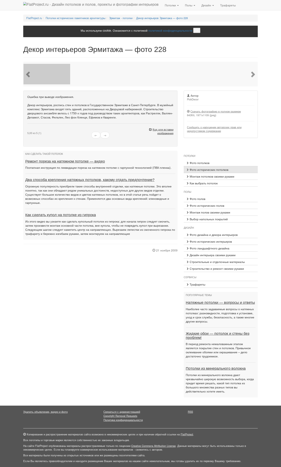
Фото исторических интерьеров (210, 241)
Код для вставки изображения (163, 131)
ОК (197, 30)
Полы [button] (189, 5)
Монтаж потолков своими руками (211, 176)
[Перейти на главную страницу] (91, 5)
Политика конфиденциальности (123, 420)
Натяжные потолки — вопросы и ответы (220, 303)
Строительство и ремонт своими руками (216, 268)
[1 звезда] (28, 130)
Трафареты (228, 5)
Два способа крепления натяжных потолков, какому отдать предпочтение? (89, 180)
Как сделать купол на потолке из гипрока (60, 215)
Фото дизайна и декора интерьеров (213, 235)
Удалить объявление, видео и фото (45, 412)
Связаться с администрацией (121, 412)
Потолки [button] (171, 5)
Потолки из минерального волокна (216, 368)
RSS (190, 412)
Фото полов (197, 199)
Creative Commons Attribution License (153, 446)
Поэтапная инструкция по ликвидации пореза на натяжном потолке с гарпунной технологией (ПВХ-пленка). (98, 167)
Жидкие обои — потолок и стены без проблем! (217, 336)
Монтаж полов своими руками (209, 212)
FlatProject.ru (34, 18)
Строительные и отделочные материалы (217, 262)
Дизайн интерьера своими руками (212, 255)
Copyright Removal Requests (120, 416)
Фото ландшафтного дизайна (209, 248)
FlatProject (187, 434)
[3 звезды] (33, 130)
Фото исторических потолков (208, 170)
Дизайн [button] (206, 5)
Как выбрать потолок (203, 183)
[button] (28, 74)
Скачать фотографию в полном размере (215, 111)
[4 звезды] (36, 130)
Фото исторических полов (206, 205)
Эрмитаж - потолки (120, 18)
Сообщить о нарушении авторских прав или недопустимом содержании (214, 129)
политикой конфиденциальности (170, 30)
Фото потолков (199, 163)
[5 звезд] (38, 130)
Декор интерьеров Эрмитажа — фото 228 (162, 18)
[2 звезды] (31, 130)
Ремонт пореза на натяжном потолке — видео (65, 161)
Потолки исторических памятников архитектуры (75, 18)
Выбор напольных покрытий (208, 219)
